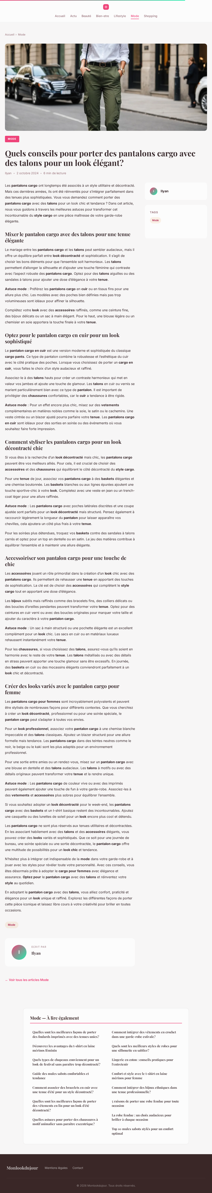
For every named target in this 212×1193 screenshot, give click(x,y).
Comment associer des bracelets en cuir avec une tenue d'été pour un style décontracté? (65, 1089)
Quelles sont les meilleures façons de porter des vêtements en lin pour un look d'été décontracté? (64, 1105)
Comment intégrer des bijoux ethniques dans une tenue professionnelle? (144, 1089)
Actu (73, 16)
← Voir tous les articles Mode (27, 980)
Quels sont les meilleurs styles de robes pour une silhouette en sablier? (144, 1048)
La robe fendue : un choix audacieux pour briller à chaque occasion (141, 1117)
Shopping (150, 16)
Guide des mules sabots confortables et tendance (61, 1076)
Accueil (60, 16)
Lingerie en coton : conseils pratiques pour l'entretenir (142, 1062)
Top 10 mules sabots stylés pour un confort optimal (142, 1131)
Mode (135, 16)
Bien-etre (102, 16)
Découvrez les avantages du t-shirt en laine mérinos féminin (64, 1048)
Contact (77, 1168)
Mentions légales (56, 1168)
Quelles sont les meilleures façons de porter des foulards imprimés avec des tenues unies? (66, 1034)
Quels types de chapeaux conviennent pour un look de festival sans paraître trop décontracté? (66, 1062)
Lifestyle (120, 16)
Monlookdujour (22, 1168)
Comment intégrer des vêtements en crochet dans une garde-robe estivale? (144, 1034)
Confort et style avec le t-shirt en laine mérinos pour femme (139, 1076)
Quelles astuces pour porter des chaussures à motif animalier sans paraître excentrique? (65, 1121)
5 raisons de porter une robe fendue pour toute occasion (145, 1103)
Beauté (86, 16)
